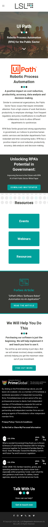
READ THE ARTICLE (24, 306)
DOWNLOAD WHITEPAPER (24, 187)
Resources (24, 256)
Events (24, 221)
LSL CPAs (11, 438)
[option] (24, 294)
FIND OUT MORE (24, 368)
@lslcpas (37, 438)
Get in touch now (24, 504)
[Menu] (3, 6)
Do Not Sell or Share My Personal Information (21, 427)
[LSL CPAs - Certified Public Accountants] (24, 5)
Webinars (24, 239)
